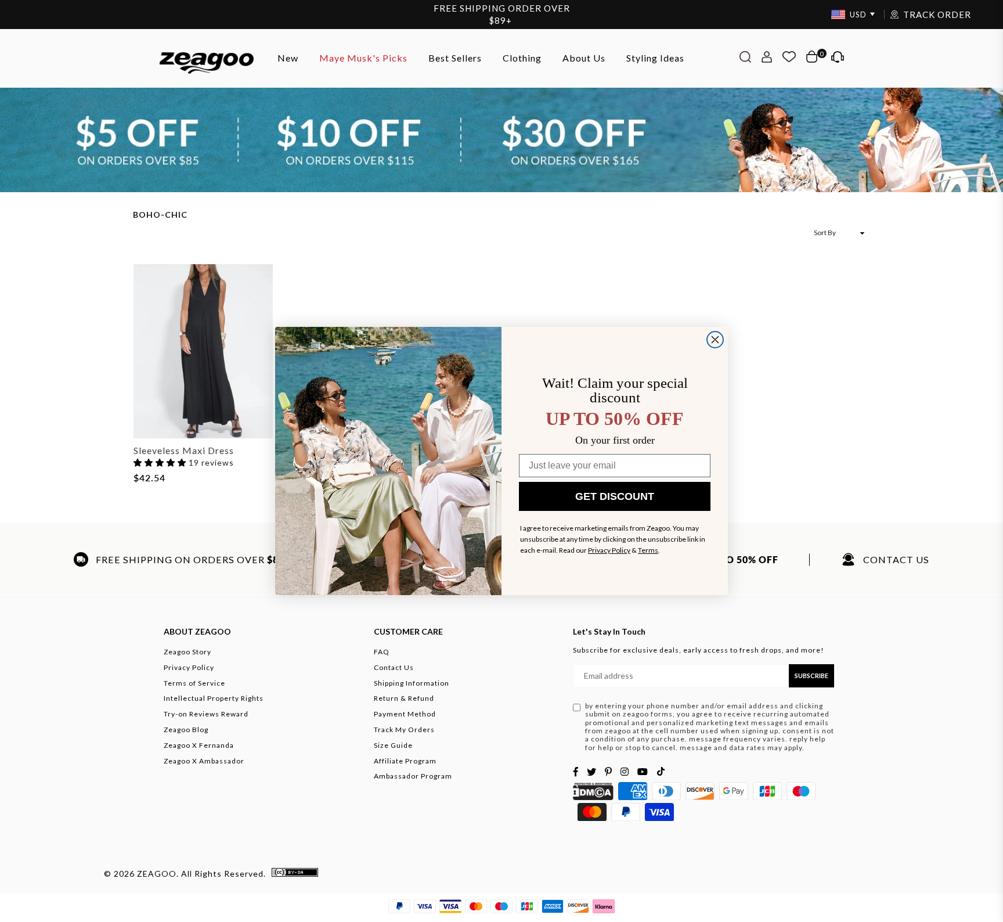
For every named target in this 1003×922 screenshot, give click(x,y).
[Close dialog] (715, 340)
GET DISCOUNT (614, 496)
